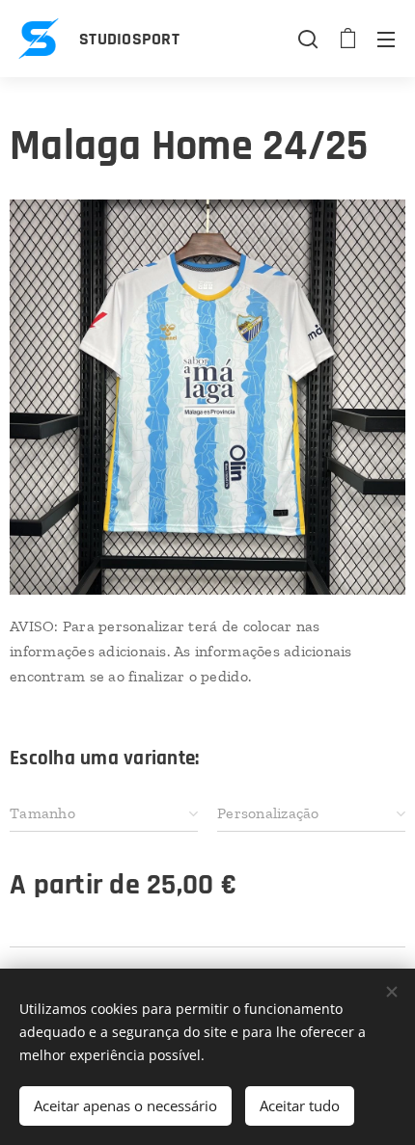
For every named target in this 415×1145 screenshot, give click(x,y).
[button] (308, 38)
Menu (386, 38)
